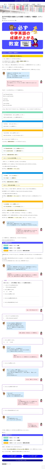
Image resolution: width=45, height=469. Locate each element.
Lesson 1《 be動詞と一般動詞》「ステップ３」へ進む (33, 456)
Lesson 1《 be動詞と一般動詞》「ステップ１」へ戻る (12, 456)
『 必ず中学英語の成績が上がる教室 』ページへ (22, 460)
